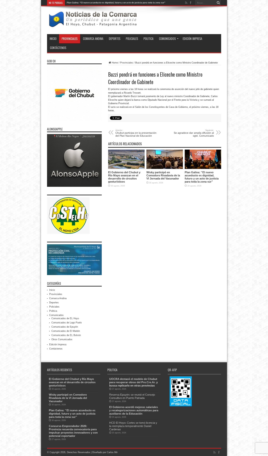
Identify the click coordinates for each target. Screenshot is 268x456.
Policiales (132, 38)
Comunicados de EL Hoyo (65, 318)
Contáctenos (58, 48)
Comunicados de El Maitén (65, 331)
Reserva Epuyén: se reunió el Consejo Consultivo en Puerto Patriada (132, 396)
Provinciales (69, 38)
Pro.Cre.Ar (148, 382)
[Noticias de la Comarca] (92, 25)
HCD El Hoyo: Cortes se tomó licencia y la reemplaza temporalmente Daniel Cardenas (133, 426)
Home (115, 62)
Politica (148, 38)
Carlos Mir (112, 452)
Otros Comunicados (61, 339)
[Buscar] (218, 2)
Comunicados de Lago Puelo (66, 322)
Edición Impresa (192, 38)
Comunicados (167, 38)
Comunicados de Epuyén (64, 326)
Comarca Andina (93, 38)
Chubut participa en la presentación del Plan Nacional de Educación (135, 133)
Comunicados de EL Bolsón (66, 335)
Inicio (53, 38)
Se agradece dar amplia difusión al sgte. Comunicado (194, 133)
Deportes (114, 38)
